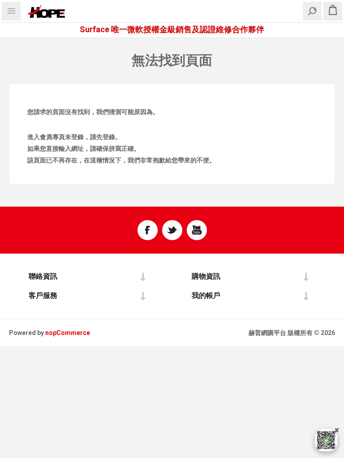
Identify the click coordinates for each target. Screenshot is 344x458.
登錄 (77, 136)
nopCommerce (67, 332)
